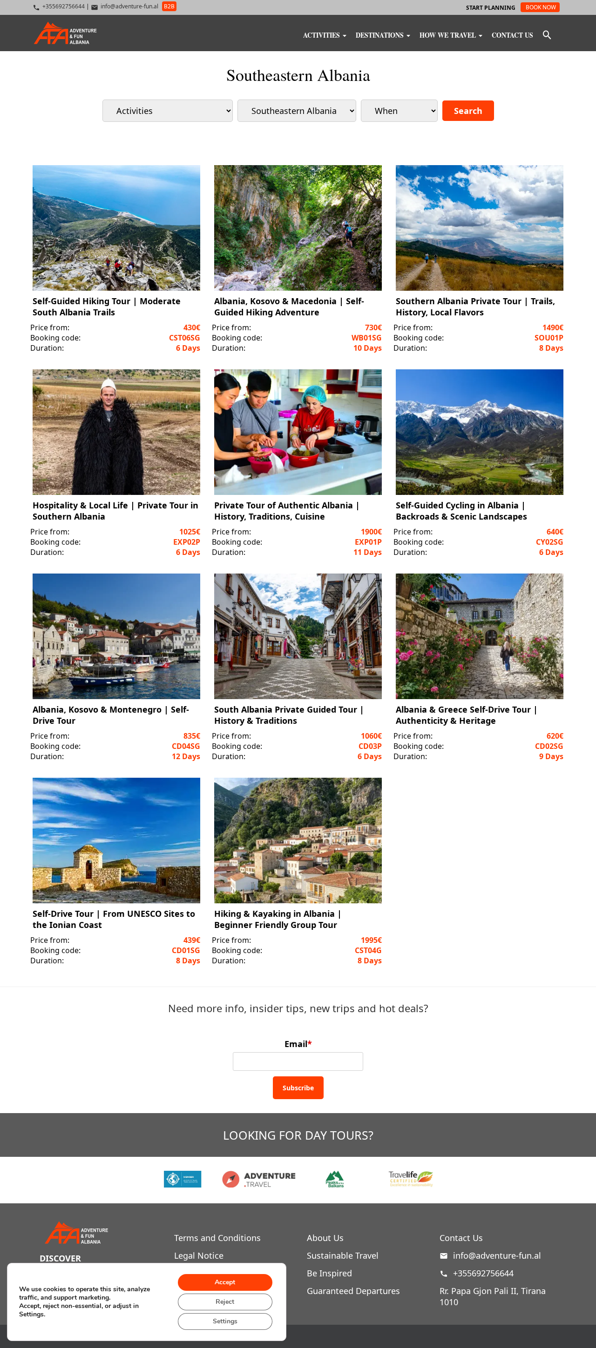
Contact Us (512, 34)
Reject (225, 1301)
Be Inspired (329, 1273)
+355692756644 (482, 1273)
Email (298, 1043)
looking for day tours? (298, 1135)
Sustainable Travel (343, 1255)
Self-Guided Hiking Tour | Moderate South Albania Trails (107, 306)
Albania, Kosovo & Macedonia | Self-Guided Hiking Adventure (289, 306)
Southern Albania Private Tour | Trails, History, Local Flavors (475, 306)
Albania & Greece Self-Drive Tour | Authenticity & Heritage (467, 715)
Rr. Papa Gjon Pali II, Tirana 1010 (493, 1296)
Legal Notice (199, 1255)
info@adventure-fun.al (497, 1255)
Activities (322, 34)
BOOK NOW (541, 7)
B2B (169, 6)
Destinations (381, 34)
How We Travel (449, 34)
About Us (325, 1237)
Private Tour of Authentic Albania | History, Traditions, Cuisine (287, 511)
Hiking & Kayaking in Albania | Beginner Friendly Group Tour (278, 919)
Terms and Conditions (217, 1237)
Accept (225, 1282)
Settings (225, 1321)
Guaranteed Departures (353, 1290)
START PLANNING (490, 8)
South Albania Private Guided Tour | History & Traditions (289, 715)
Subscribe (298, 1087)
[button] (547, 35)
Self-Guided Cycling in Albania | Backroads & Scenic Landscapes (461, 511)
